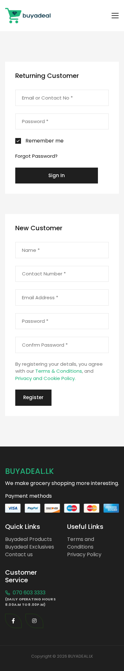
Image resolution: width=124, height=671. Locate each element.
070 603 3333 (28, 592)
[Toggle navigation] (115, 15)
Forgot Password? (36, 156)
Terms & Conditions (58, 371)
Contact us (19, 554)
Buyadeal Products (28, 539)
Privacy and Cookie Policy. (45, 378)
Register (33, 397)
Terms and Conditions (80, 543)
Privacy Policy (84, 554)
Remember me (44, 140)
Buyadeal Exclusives (29, 546)
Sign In (56, 175)
